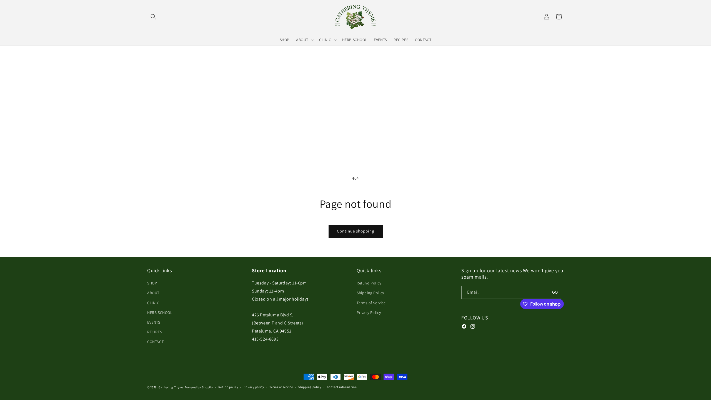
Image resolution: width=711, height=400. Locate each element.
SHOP (152, 283)
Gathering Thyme (171, 387)
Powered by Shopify (198, 387)
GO (555, 292)
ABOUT (153, 292)
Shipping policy (309, 387)
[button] (153, 17)
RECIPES (154, 331)
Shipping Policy (370, 292)
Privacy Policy (369, 312)
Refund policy (228, 387)
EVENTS (153, 322)
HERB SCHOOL (159, 312)
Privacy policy (254, 387)
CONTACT (155, 341)
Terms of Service (371, 302)
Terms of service (281, 387)
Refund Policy (369, 283)
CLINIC (153, 302)
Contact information (342, 387)
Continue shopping (355, 231)
